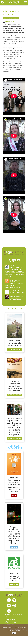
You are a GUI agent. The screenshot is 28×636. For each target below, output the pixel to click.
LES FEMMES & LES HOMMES (11, 18)
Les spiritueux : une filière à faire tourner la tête (16, 298)
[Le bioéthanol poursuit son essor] (7, 292)
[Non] (26, 630)
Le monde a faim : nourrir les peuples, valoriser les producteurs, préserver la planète (14, 283)
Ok (14, 633)
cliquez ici (15, 75)
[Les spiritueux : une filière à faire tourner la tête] (7, 297)
